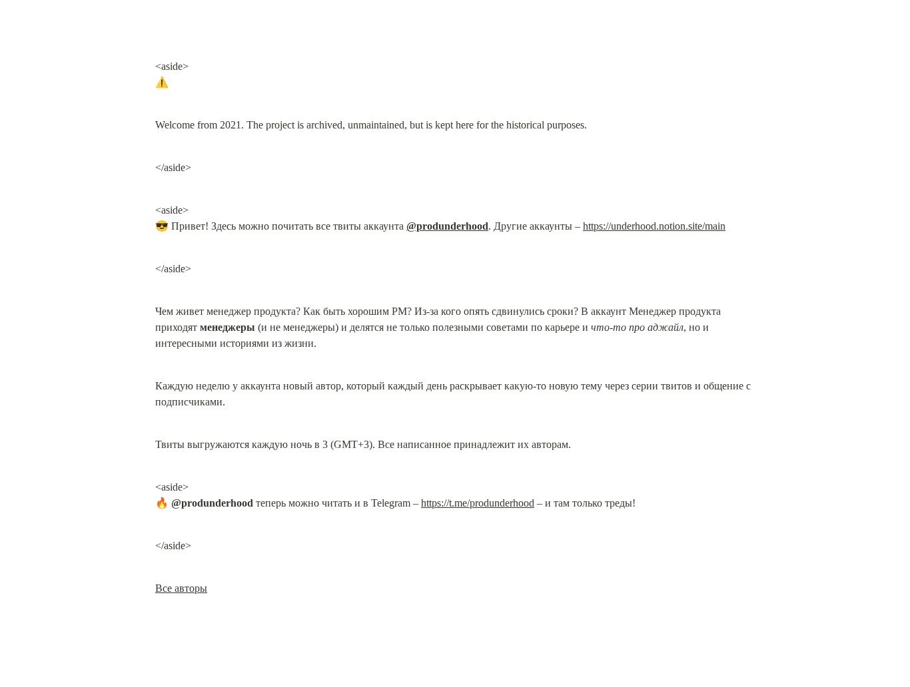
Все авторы (181, 588)
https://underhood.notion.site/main (654, 226)
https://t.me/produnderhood (477, 503)
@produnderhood (447, 226)
